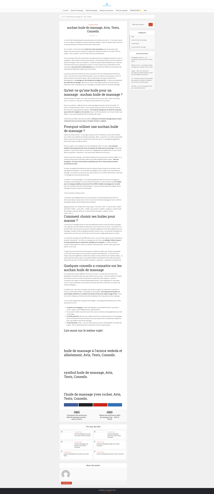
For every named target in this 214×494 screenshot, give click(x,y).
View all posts (66, 483)
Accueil (65, 10)
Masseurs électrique (106, 10)
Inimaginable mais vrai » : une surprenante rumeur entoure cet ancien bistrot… (141, 59)
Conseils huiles (93, 25)
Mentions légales (107, 492)
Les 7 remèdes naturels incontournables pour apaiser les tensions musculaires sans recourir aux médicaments (142, 80)
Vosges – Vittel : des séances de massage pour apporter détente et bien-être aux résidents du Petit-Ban (142, 72)
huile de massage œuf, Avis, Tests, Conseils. (110, 454)
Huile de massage (121, 10)
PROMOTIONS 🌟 (135, 10)
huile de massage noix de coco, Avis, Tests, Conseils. (82, 434)
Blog (145, 10)
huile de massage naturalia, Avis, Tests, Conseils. (114, 435)
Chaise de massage (77, 10)
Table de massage (91, 10)
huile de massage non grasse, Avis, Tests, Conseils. (81, 445)
